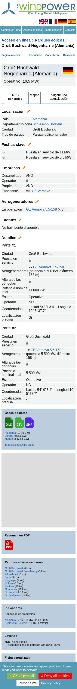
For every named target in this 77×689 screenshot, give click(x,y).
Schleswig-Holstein (47, 124)
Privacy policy (51, 683)
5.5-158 (51, 209)
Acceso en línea (32, 29)
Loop (8, 577)
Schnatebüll (12, 592)
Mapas (34, 95)
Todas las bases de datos (19, 444)
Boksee (9, 583)
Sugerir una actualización (59, 96)
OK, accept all (23, 676)
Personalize (28, 683)
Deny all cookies (56, 676)
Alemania (40, 119)
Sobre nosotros (53, 29)
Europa (9, 435)
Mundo (9, 438)
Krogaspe (10, 580)
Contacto (70, 29)
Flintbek (9, 586)
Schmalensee (13, 595)
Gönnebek (11, 589)
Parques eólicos (49, 40)
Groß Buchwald (14, 568)
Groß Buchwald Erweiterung (21, 571)
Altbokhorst (11, 574)
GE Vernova (41, 191)
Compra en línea (11, 29)
